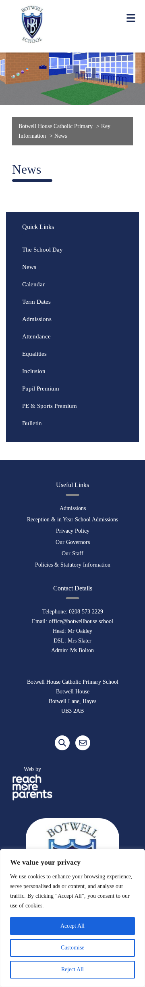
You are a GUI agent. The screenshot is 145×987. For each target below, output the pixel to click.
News (29, 267)
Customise (72, 948)
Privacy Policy (72, 531)
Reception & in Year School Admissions (72, 520)
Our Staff (72, 553)
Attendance (36, 336)
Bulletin (32, 423)
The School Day (42, 249)
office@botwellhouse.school (81, 621)
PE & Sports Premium (49, 406)
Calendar (33, 284)
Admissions (37, 319)
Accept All (72, 926)
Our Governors (73, 542)
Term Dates (36, 301)
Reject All (72, 969)
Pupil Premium (40, 388)
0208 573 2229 (86, 612)
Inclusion (34, 371)
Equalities (34, 354)
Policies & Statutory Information (72, 565)
